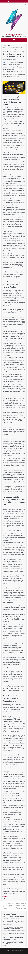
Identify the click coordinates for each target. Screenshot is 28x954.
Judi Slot (5, 896)
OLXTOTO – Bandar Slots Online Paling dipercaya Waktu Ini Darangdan (13, 917)
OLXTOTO (5, 62)
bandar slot (10, 898)
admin (14, 59)
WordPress (21, 951)
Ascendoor (10, 951)
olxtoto (15, 898)
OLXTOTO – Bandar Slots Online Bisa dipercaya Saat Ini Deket (13, 938)
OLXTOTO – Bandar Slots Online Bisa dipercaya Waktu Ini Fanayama (13, 927)
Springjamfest (14, 34)
